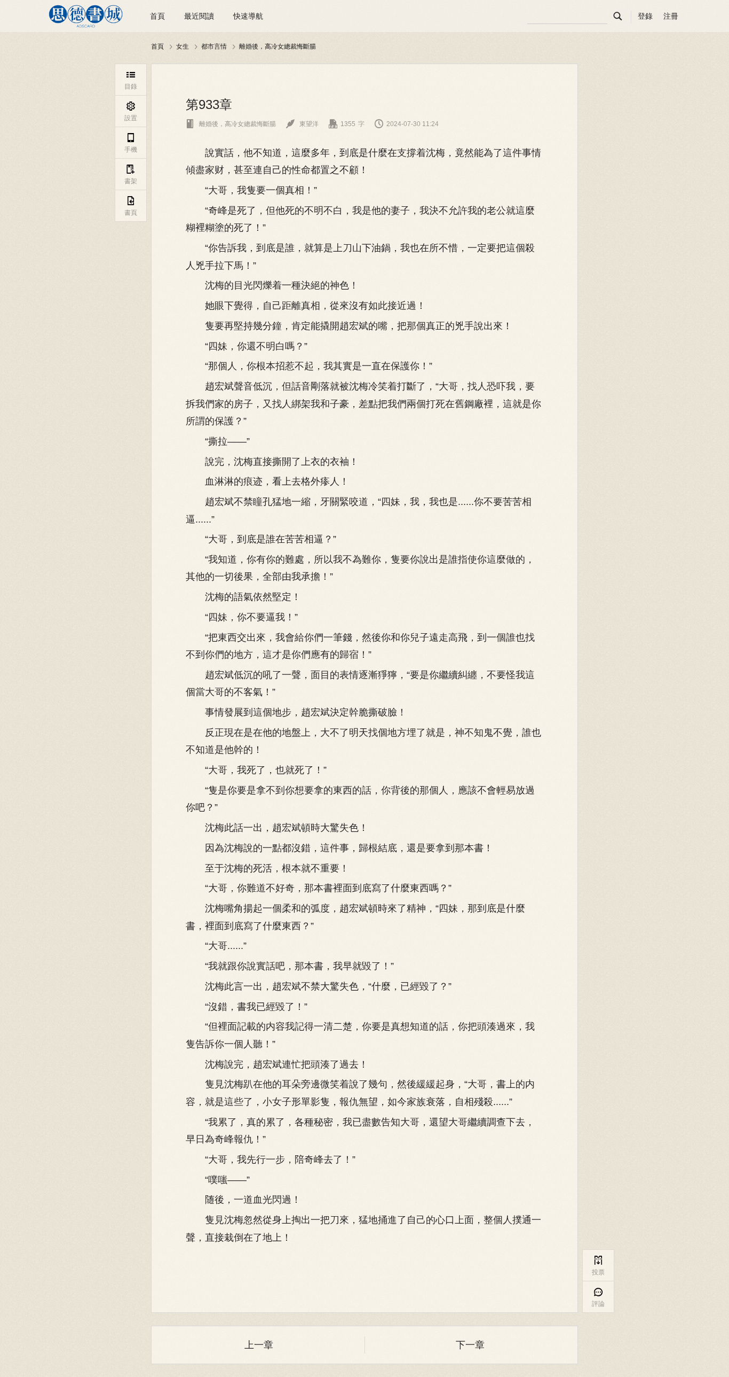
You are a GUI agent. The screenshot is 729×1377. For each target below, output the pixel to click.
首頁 (157, 16)
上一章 (258, 1345)
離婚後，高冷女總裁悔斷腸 (277, 46)
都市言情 (214, 46)
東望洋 (302, 124)
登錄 (645, 16)
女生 (182, 46)
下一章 (470, 1345)
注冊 (670, 16)
